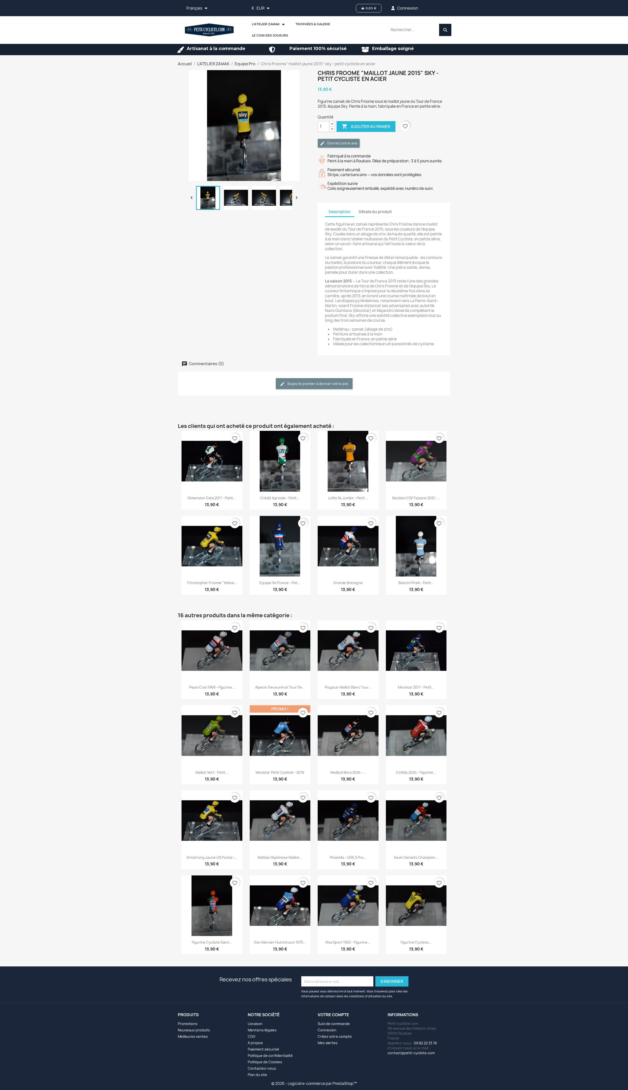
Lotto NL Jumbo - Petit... (348, 498)
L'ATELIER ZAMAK (266, 24)
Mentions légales (262, 1030)
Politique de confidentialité (270, 1055)
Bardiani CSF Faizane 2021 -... (416, 498)
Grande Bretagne (348, 582)
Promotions (187, 1023)
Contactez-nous (262, 1068)
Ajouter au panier (366, 126)
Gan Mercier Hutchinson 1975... (280, 942)
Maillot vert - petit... (212, 772)
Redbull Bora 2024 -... (348, 772)
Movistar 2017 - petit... (416, 687)
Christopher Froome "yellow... (212, 582)
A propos (255, 1042)
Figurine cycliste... (416, 942)
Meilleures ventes (193, 1036)
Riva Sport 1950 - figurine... (348, 942)
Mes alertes (328, 1042)
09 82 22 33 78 (425, 1043)
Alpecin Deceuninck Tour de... (280, 687)
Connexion (327, 1030)
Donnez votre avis (342, 143)
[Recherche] (445, 30)
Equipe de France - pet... (280, 582)
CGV (251, 1036)
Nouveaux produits (194, 1030)
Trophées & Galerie (312, 24)
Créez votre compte (335, 1036)
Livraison (255, 1023)
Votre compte (333, 1014)
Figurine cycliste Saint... (212, 942)
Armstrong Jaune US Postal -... (211, 857)
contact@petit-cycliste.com (411, 1053)
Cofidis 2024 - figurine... (416, 772)
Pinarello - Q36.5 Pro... (348, 857)
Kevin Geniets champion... (416, 857)
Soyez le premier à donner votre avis (317, 383)
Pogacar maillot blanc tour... (348, 687)
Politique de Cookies (265, 1062)
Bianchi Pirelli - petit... (416, 582)
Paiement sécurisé (263, 1049)
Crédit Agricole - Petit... (280, 498)
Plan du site (257, 1074)
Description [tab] (340, 211)
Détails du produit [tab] (375, 211)
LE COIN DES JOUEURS (270, 35)
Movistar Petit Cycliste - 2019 (280, 772)
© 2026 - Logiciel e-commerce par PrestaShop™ (314, 1083)
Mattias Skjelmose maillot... (280, 857)
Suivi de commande (334, 1023)
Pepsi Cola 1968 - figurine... (212, 687)
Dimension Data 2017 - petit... (212, 498)
